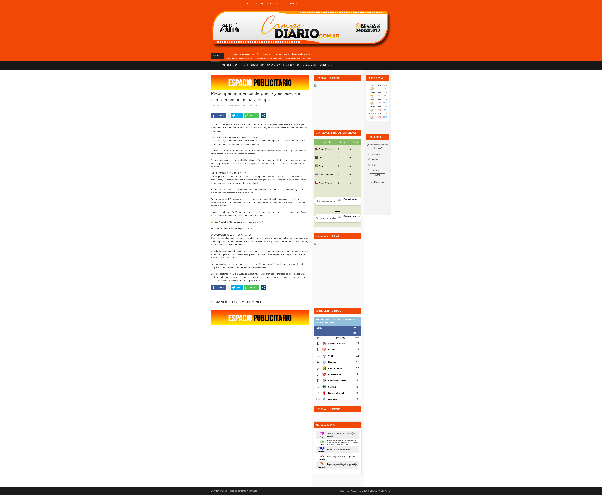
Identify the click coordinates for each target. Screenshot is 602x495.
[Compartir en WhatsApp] (251, 115)
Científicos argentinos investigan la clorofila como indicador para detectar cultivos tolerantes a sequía (269, 59)
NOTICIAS (260, 3)
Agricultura (247, 105)
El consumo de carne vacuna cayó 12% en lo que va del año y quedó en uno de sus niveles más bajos (269, 54)
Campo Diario (234, 105)
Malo (374, 165)
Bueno (375, 160)
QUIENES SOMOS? (275, 3)
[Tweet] (237, 115)
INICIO (249, 3)
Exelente (376, 154)
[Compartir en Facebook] (218, 115)
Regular (375, 170)
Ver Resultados (377, 182)
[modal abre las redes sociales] (263, 115)
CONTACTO (293, 3)
